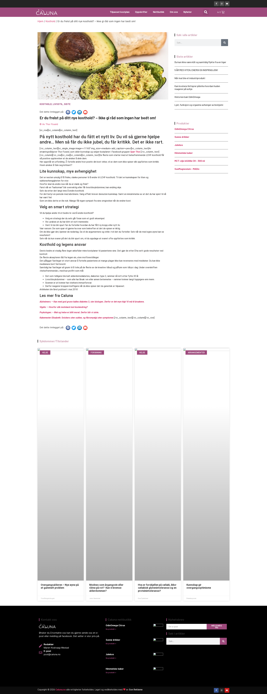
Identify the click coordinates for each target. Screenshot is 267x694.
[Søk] (224, 42)
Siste (67, 104)
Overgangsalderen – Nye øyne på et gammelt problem (60, 586)
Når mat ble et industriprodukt (190, 78)
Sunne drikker (182, 136)
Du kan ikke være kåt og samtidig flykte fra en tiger (200, 62)
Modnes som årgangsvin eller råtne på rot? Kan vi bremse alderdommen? (106, 587)
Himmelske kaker (184, 152)
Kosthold (50, 21)
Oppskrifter (141, 12)
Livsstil (58, 104)
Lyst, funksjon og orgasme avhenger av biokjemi (199, 104)
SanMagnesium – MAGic (187, 168)
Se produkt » (111, 629)
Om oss (174, 12)
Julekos (179, 145)
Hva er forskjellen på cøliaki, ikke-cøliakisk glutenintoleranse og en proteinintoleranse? (157, 587)
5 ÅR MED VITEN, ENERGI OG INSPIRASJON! (196, 70)
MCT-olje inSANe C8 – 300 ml (190, 160)
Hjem (40, 21)
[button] (206, 12)
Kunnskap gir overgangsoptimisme (198, 586)
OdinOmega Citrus (184, 128)
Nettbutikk (158, 12)
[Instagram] (221, 3)
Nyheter (187, 12)
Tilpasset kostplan (119, 12)
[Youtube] (227, 3)
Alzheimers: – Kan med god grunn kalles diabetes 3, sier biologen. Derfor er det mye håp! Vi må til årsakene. (92, 301)
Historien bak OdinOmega (187, 96)
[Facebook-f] (216, 3)
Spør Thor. (135, 151)
